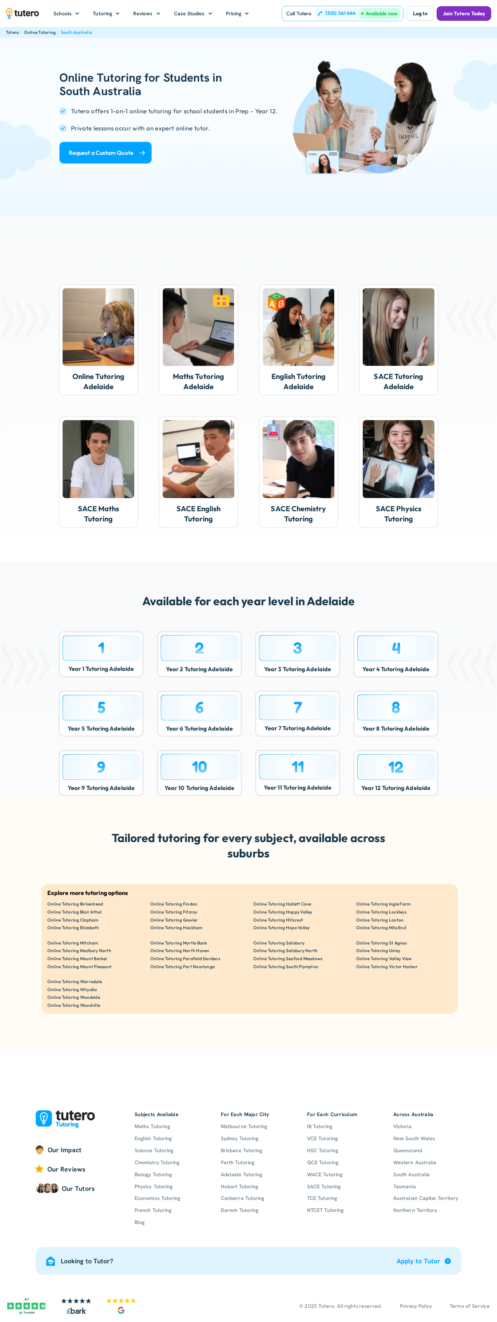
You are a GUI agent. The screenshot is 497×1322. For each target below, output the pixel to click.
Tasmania (404, 1186)
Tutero (12, 32)
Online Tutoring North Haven (179, 950)
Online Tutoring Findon (173, 904)
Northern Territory (415, 1210)
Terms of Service (470, 1306)
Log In (420, 13)
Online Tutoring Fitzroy (174, 912)
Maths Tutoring (152, 1126)
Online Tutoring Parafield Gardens (185, 958)
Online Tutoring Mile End (381, 927)
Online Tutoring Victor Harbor (387, 966)
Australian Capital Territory (425, 1198)
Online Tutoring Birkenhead (75, 904)
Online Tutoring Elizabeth (73, 927)
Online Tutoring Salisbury (279, 943)
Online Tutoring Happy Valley (283, 912)
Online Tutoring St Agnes (381, 943)
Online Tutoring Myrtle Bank (178, 943)
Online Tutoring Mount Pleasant (79, 966)
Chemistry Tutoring (157, 1162)
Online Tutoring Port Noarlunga (182, 966)
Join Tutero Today (464, 13)
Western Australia (414, 1162)
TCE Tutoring (322, 1198)
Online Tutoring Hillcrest (278, 920)
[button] (67, 13)
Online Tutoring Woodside (73, 997)
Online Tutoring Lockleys (381, 912)
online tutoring (150, 111)
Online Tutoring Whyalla (72, 989)
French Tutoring (153, 1210)
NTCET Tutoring (325, 1210)
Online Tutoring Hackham (176, 927)
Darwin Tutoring (239, 1210)
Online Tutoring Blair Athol (74, 912)
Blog (139, 1222)
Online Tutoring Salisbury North (285, 950)
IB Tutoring (319, 1126)
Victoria (402, 1126)
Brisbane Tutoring (241, 1150)
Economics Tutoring (157, 1198)
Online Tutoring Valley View (383, 958)
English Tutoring (153, 1138)
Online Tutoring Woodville (73, 1005)
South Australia (76, 32)
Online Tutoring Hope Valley (281, 927)
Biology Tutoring (153, 1174)
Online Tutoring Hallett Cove (282, 904)
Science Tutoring (154, 1150)
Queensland (407, 1150)
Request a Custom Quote (101, 152)
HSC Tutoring (322, 1150)
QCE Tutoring (322, 1162)
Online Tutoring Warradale (74, 981)
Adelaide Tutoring (241, 1174)
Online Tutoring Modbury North (79, 950)
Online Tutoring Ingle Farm (383, 904)
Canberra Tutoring (242, 1198)
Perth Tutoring (237, 1162)
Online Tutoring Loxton (379, 920)
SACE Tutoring (324, 1186)
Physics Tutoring (153, 1186)
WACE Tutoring (324, 1174)
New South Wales (414, 1138)
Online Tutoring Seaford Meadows (287, 958)
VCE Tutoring (322, 1138)
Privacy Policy (416, 1306)
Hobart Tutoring (239, 1186)
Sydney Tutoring (239, 1138)
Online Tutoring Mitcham (72, 943)
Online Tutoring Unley (378, 950)
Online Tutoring (40, 32)
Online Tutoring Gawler (174, 920)
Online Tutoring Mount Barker (77, 958)
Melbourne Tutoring (244, 1126)
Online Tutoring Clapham (73, 920)
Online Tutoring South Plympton (285, 966)
